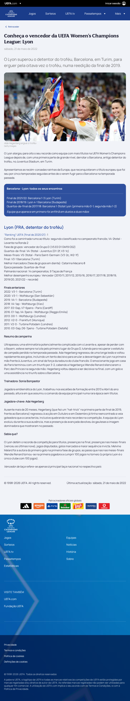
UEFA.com (10, 599)
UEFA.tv (9, 552)
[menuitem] (32, 13)
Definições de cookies (15, 661)
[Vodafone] (104, 506)
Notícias (71, 544)
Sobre (70, 559)
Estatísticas (11, 566)
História (71, 552)
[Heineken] (65, 506)
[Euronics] (91, 506)
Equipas (71, 538)
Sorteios (9, 544)
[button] (95, 13)
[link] (32, 13)
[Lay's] (78, 506)
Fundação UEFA (13, 606)
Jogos (7, 538)
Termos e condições (15, 650)
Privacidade (10, 644)
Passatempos (12, 559)
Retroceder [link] (13, 26)
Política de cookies (14, 656)
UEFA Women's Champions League (11, 13)
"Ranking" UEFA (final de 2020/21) (25, 235)
